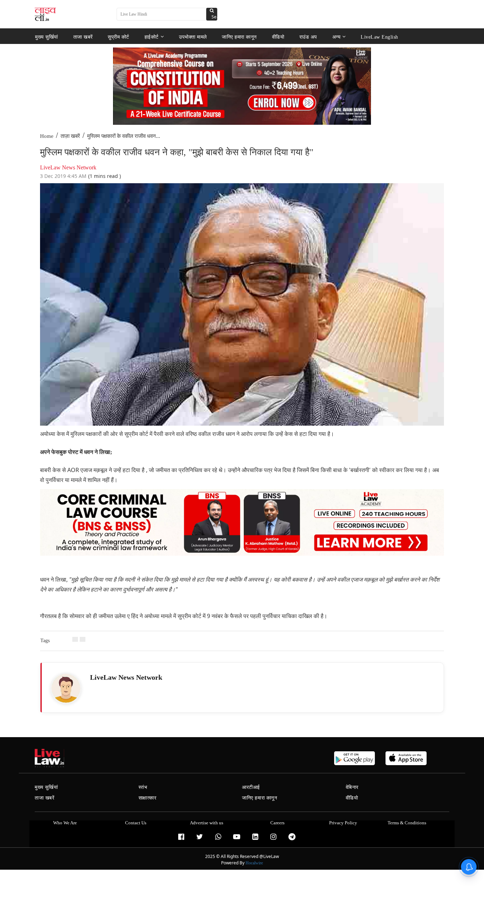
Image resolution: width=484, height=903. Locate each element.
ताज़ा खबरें (70, 136)
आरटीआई (251, 787)
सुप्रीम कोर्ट (118, 36)
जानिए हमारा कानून (239, 36)
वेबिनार (352, 787)
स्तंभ (143, 787)
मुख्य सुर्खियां (46, 36)
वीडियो (278, 36)
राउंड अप (308, 36)
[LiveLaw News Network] (65, 688)
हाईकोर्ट (152, 36)
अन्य (336, 36)
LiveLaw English (379, 36)
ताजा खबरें (83, 36)
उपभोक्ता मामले (193, 36)
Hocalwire (254, 862)
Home (47, 136)
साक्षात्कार (148, 798)
